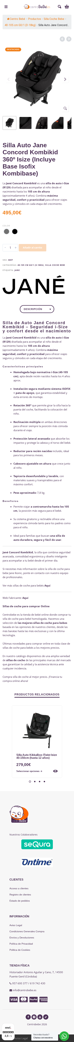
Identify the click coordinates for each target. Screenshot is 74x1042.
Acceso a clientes (18, 888)
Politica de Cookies (19, 950)
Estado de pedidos (19, 900)
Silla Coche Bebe (55, 265)
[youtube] (40, 1017)
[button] (6, 6)
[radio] (6, 231)
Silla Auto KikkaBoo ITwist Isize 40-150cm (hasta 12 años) (36, 756)
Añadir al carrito (32, 247)
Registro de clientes (20, 894)
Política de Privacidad (21, 943)
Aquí (47, 585)
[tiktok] (45, 1017)
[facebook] (28, 1017)
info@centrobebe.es (24, 990)
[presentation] (8, 79)
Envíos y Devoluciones (21, 937)
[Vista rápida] (55, 771)
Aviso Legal (15, 925)
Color (6, 225)
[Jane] (34, 284)
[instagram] (34, 1017)
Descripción (33, 309)
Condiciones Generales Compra (26, 931)
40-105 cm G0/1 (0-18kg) (31, 265)
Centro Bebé (17, 19)
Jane (17, 270)
